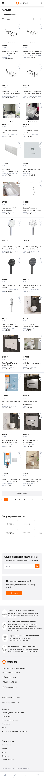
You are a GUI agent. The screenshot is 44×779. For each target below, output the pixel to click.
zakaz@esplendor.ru (9, 702)
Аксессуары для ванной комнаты (14, 731)
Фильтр (8, 19)
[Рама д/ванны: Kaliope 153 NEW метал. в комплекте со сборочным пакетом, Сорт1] (32, 32)
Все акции (14, 593)
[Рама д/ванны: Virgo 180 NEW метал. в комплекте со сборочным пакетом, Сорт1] (32, 72)
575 (37, 499)
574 (33, 499)
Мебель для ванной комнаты (13, 713)
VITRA (8, 136)
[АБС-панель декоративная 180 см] (11, 150)
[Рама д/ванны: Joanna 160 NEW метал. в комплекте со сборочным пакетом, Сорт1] (11, 32)
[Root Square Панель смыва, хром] (32, 421)
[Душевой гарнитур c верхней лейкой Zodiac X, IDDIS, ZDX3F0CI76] (32, 188)
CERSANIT (10, 59)
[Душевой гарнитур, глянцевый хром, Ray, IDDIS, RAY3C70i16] (11, 305)
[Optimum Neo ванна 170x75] (32, 111)
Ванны (4, 728)
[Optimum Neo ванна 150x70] (11, 111)
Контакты (5, 756)
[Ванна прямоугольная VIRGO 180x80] (32, 150)
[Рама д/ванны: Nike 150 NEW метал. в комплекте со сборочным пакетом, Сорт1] (11, 72)
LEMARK (9, 252)
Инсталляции (7, 724)
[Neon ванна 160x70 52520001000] (11, 188)
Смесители (6, 716)
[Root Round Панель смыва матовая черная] (32, 305)
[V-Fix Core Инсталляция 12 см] (32, 343)
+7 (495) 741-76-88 (9, 677)
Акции (4, 752)
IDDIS (29, 214)
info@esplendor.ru (8, 687)
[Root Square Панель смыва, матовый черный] (11, 421)
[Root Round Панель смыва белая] (11, 343)
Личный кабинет (8, 760)
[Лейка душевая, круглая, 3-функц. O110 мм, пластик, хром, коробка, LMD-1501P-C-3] (11, 227)
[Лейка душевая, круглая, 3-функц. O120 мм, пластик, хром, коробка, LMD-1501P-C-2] (32, 227)
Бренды (5, 748)
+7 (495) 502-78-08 (9, 682)
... (28, 499)
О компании (6, 745)
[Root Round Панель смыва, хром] (32, 382)
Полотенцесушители (10, 720)
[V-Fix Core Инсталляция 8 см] (11, 382)
